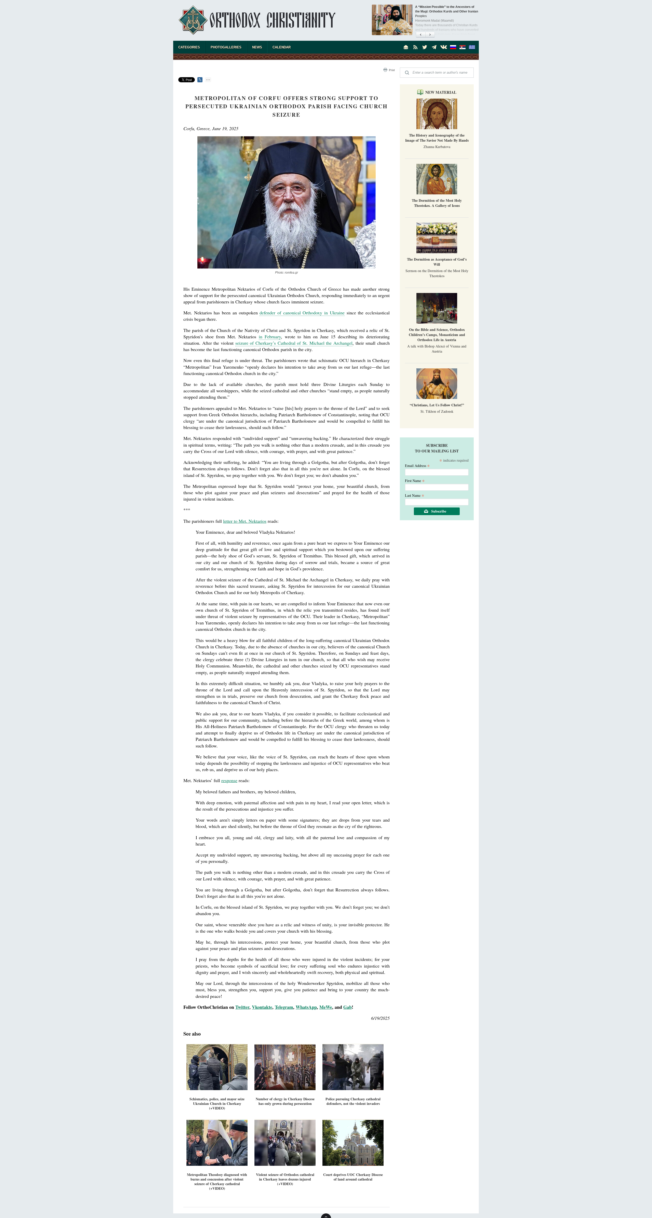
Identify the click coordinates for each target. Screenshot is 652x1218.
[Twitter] (425, 47)
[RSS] (415, 47)
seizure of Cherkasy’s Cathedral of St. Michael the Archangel (293, 343)
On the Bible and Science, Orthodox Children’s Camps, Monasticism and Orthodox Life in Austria (437, 334)
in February (270, 336)
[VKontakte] (443, 47)
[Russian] (453, 47)
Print (392, 70)
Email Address (417, 465)
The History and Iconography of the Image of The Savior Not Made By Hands (437, 137)
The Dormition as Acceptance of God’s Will (437, 262)
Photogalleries (226, 47)
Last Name (414, 495)
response (229, 780)
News (257, 47)
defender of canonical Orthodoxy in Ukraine (302, 313)
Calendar (282, 47)
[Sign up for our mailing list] (406, 47)
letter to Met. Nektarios (244, 521)
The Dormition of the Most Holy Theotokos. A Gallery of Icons (437, 203)
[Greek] (472, 47)
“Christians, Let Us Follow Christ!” (437, 405)
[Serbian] (462, 47)
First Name (415, 480)
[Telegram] (434, 47)
